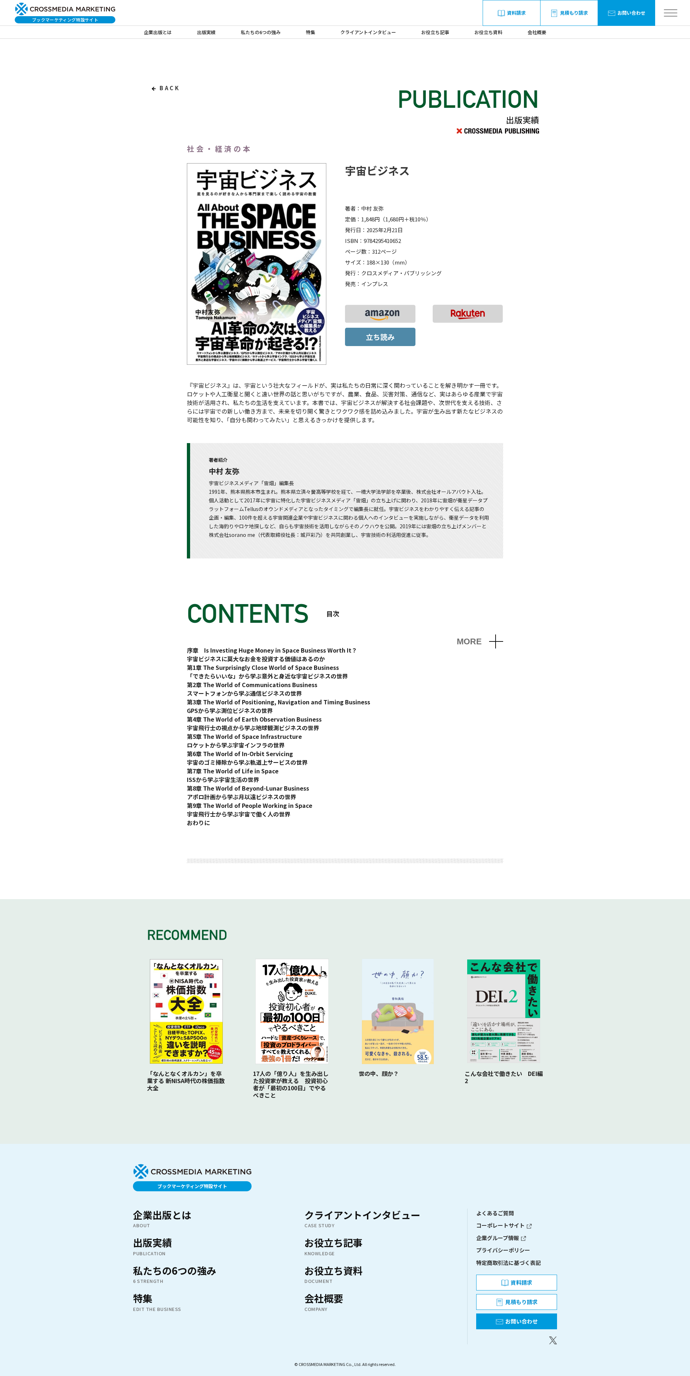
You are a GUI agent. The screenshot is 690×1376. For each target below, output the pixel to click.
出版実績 (206, 32)
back (168, 88)
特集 (310, 32)
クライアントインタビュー (368, 32)
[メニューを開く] (670, 13)
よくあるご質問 (495, 1213)
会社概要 (537, 32)
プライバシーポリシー (503, 1250)
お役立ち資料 (488, 32)
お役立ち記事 (435, 32)
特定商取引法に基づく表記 (508, 1262)
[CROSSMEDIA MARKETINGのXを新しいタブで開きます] (516, 1340)
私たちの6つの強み (261, 32)
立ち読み (380, 337)
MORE (469, 642)
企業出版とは (158, 32)
